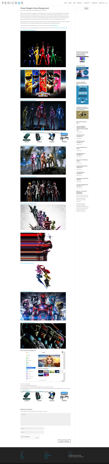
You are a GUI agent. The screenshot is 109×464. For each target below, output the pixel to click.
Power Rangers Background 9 (27, 291)
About (21, 453)
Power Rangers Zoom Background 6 (28, 203)
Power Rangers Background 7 (27, 232)
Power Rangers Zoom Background (28, 30)
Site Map (70, 453)
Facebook (46, 456)
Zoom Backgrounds (37, 10)
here (28, 389)
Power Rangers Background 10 (28, 322)
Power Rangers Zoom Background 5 (28, 176)
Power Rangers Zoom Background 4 (28, 145)
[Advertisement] (13, 30)
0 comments (44, 10)
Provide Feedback (47, 455)
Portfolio (22, 456)
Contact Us (46, 453)
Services (22, 458)
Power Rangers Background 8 (27, 263)
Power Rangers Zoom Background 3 (28, 100)
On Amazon (27, 141)
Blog (21, 455)
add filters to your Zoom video (61, 27)
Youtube (46, 458)
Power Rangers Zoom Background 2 (28, 69)
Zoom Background (29, 10)
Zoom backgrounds (54, 25)
